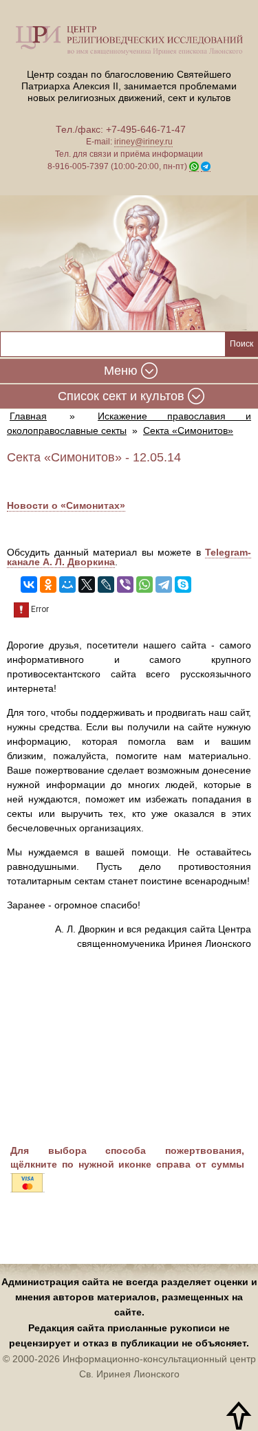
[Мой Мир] (67, 584)
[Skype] (183, 584)
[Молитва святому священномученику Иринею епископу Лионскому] (129, 264)
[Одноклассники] (48, 584)
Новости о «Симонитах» (66, 505)
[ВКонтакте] (29, 584)
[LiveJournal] (106, 584)
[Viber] (125, 584)
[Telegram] (163, 584)
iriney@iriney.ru (143, 141)
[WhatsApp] (144, 584)
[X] (86, 584)
